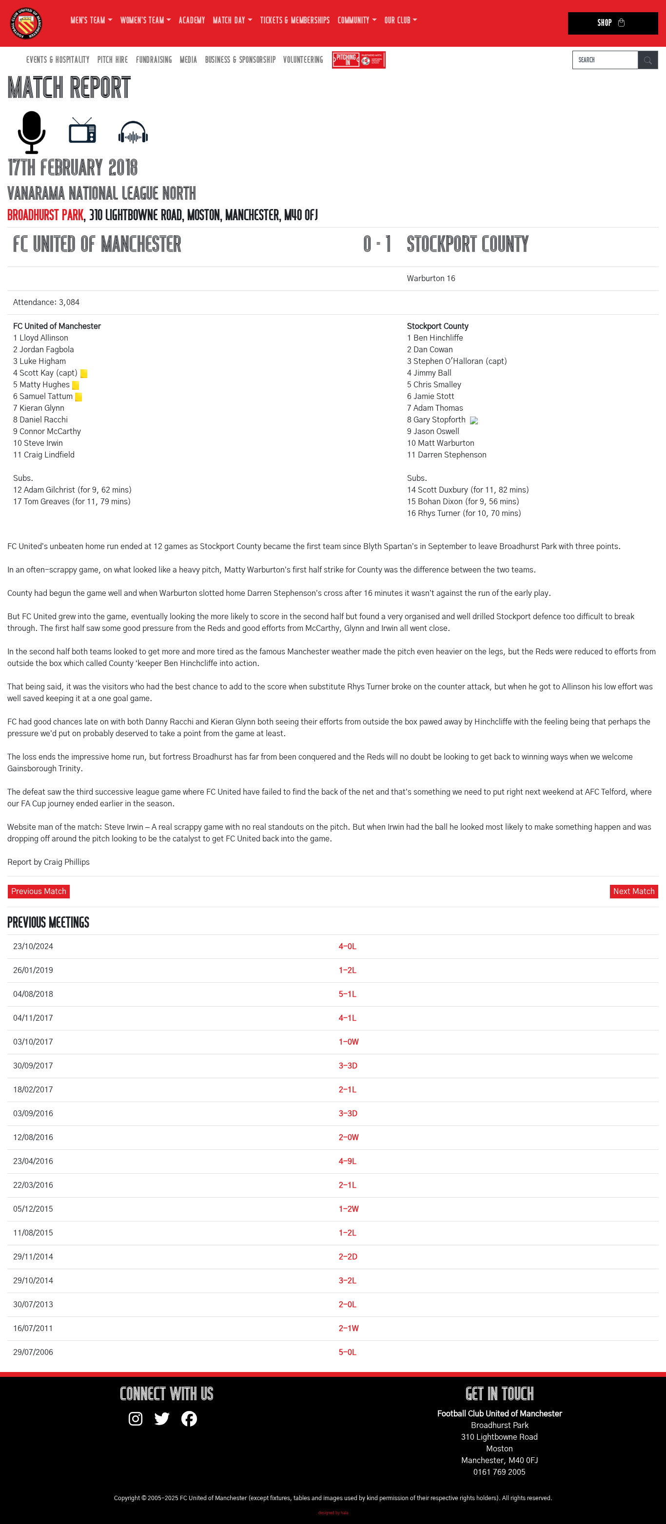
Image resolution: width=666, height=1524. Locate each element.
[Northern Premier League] (356, 60)
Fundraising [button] (154, 60)
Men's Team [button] (88, 20)
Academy (192, 20)
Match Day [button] (229, 20)
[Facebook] (193, 1423)
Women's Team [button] (142, 20)
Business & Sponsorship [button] (240, 60)
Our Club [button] (397, 20)
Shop (604, 23)
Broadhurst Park (45, 215)
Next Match (634, 891)
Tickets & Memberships (295, 20)
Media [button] (188, 60)
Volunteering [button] (303, 60)
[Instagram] (141, 1423)
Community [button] (354, 20)
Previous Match (38, 891)
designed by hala (333, 1513)
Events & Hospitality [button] (58, 60)
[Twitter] (167, 1423)
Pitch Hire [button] (113, 60)
